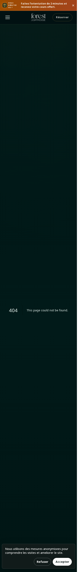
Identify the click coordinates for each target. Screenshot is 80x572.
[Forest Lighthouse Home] (39, 17)
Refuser (42, 562)
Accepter (62, 562)
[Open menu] (8, 17)
